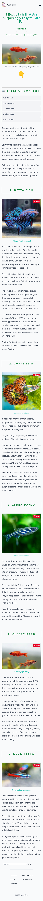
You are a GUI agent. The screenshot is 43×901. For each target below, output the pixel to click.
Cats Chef (11, 5)
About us (13, 875)
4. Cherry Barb (9, 114)
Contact (13, 879)
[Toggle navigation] (40, 5)
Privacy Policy (27, 875)
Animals (21, 28)
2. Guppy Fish (8, 103)
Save (38, 202)
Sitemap (13, 883)
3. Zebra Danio (9, 109)
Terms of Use (27, 879)
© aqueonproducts (21, 413)
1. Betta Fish (8, 98)
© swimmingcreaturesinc (21, 790)
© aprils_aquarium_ (21, 672)
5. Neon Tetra (8, 120)
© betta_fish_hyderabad (21, 241)
